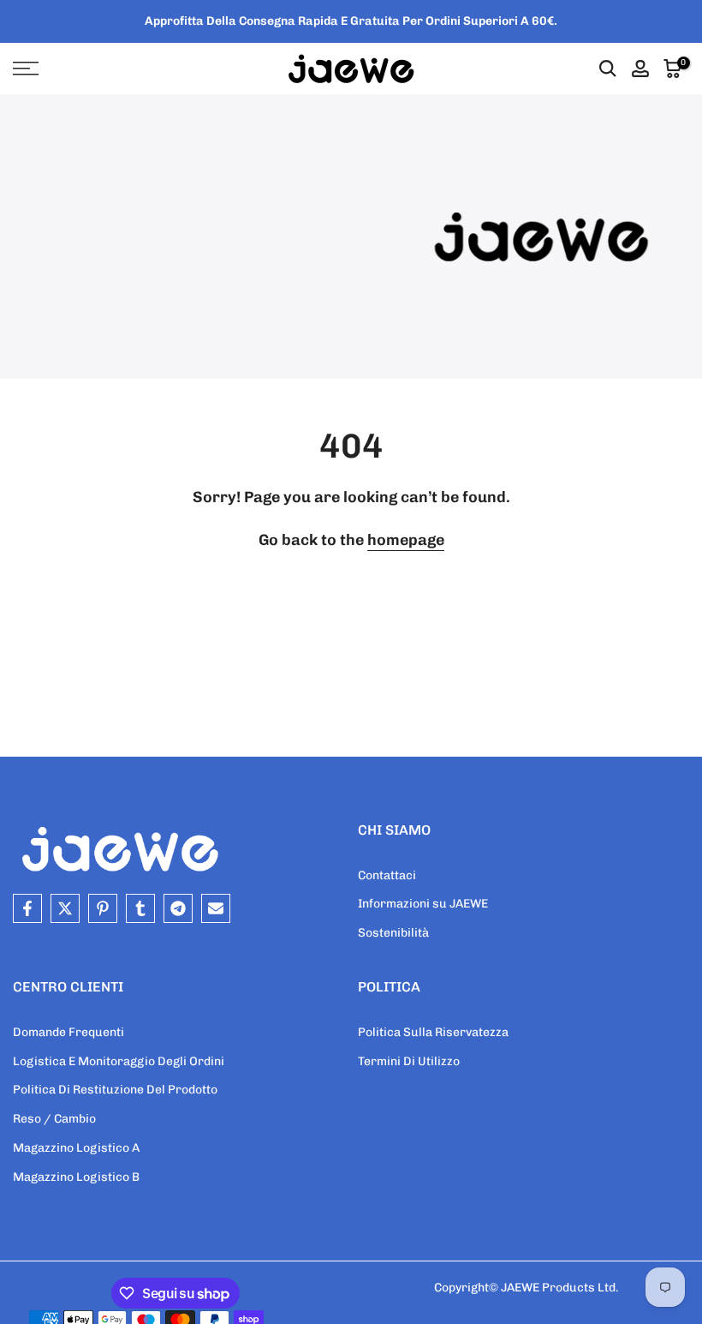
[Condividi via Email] (215, 908)
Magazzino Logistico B (76, 1177)
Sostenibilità (393, 933)
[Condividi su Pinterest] (102, 908)
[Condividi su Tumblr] (140, 908)
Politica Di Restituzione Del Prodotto (115, 1089)
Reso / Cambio (54, 1118)
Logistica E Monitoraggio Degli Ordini (118, 1061)
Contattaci (387, 875)
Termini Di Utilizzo (409, 1061)
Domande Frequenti (68, 1032)
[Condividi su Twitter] (65, 908)
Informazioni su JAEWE (423, 903)
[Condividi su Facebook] (27, 908)
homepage (405, 539)
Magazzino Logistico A (76, 1148)
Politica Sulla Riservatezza (433, 1032)
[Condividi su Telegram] (178, 908)
